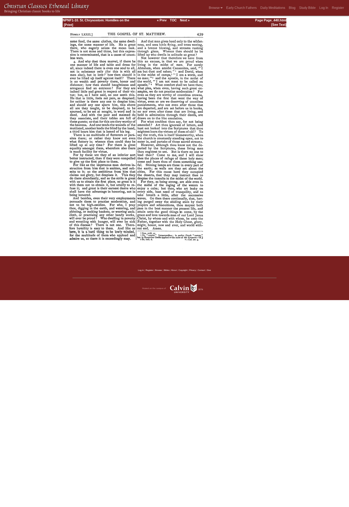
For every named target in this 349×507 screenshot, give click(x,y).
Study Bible (307, 7)
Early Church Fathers (241, 7)
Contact (201, 270)
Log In (323, 7)
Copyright (183, 270)
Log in (141, 270)
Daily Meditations (272, 7)
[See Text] (278, 24)
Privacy (192, 270)
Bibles (166, 270)
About (174, 270)
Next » (185, 20)
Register (338, 7)
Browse (215, 7)
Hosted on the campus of (154, 288)
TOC (173, 20)
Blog (292, 7)
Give (209, 270)
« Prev (162, 20)
